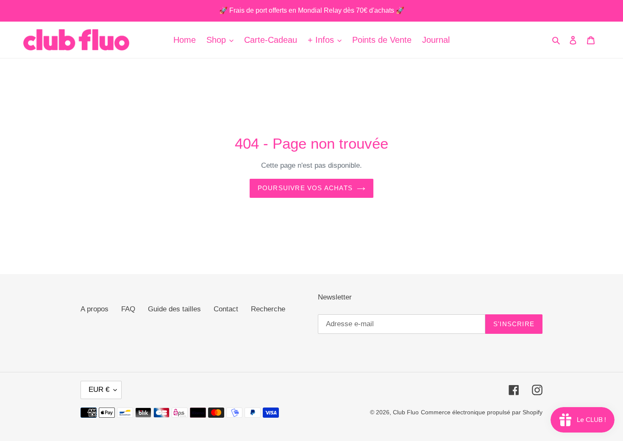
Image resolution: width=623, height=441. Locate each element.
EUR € (99, 390)
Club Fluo (406, 412)
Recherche (268, 309)
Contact (226, 309)
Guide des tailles (174, 309)
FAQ (128, 309)
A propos (94, 309)
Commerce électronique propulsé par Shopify (481, 412)
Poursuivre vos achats (305, 187)
